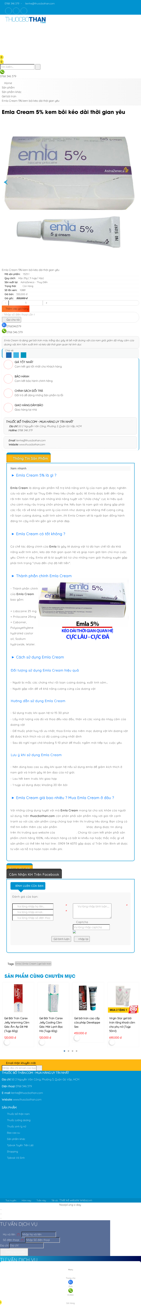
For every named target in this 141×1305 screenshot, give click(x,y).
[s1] (25, 24)
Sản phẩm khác (15, 1139)
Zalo (70, 1286)
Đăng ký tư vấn (15, 1252)
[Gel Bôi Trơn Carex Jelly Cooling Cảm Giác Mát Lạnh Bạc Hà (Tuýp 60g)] (53, 998)
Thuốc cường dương (18, 1120)
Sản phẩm (9, 1107)
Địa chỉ (4, 1245)
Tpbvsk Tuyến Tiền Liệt (19, 1145)
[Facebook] (8, 355)
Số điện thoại (13, 1240)
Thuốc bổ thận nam (18, 1114)
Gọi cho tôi (13, 319)
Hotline (70, 1295)
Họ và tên (11, 1234)
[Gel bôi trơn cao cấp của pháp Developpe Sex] (88, 998)
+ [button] (46, 303)
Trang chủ (70, 1278)
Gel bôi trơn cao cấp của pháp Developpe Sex (87, 1022)
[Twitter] (16, 355)
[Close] (1, 1209)
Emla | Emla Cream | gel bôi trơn (33, 963)
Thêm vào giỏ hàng (16, 308)
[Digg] (23, 355)
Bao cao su (13, 1132)
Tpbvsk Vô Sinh (15, 1157)
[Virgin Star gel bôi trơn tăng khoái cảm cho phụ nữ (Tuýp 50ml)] (123, 998)
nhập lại (83, 939)
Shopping (12, 1151)
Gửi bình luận (61, 939)
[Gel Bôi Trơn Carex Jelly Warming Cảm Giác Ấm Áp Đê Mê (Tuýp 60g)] (18, 998)
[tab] (70, 458)
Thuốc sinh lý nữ (16, 1126)
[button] (4, 28)
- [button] (5, 303)
